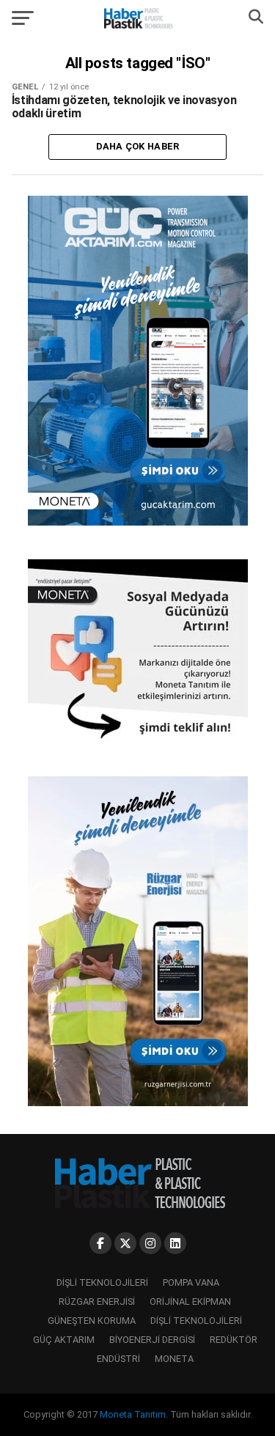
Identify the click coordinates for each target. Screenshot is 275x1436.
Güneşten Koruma (92, 1320)
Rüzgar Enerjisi (97, 1301)
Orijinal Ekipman (190, 1301)
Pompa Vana (191, 1282)
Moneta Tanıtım (133, 1414)
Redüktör (233, 1339)
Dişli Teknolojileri (102, 1282)
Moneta (174, 1358)
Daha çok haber (138, 146)
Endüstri (118, 1358)
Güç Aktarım (64, 1339)
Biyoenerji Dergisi (152, 1339)
